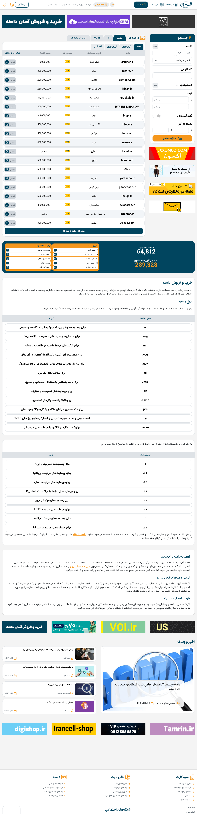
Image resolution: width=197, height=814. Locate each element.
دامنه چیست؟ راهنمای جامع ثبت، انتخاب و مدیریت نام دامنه (147, 687)
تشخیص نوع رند (62, 4)
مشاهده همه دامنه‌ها (74, 231)
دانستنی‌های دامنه (56, 795)
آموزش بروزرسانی (120, 791)
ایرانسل (188, 795)
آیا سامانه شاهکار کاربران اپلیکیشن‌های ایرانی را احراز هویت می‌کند (48, 667)
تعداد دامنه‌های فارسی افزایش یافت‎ (59, 684)
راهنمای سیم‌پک (121, 787)
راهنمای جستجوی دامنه (53, 791)
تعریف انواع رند (185, 783)
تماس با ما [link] (190, 812)
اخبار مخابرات (122, 783)
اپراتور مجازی (185, 799)
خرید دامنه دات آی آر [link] (80, 566)
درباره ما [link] (191, 807)
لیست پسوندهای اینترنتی (53, 787)
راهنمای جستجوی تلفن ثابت (116, 795)
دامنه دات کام (79, 534)
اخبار (50, 4)
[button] (101, 4)
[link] (12, 5)
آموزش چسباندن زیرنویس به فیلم (60, 702)
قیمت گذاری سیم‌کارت (81, 4)
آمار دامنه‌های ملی (56, 783)
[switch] (157, 116)
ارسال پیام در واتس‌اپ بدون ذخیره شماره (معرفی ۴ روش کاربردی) (48, 649)
